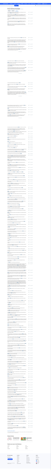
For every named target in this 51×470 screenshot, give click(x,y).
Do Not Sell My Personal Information (28, 462)
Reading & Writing (19, 463)
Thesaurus (18, 457)
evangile (17, 445)
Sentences (16, 5)
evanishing (17, 446)
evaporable (8, 448)
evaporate (17, 448)
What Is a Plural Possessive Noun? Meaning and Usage (16, 438)
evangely (8, 445)
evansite (26, 447)
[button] (39, 3)
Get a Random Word (10, 459)
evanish (8, 446)
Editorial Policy (28, 458)
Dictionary (18, 456)
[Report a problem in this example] (32, 12)
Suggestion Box (37, 457)
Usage (17, 462)
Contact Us (37, 456)
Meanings (9, 10)
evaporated (26, 448)
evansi (17, 447)
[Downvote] (31, 12)
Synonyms (13, 10)
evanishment (26, 446)
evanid (26, 445)
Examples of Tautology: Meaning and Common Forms (29, 438)
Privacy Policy (27, 457)
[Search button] (36, 5)
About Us (27, 456)
